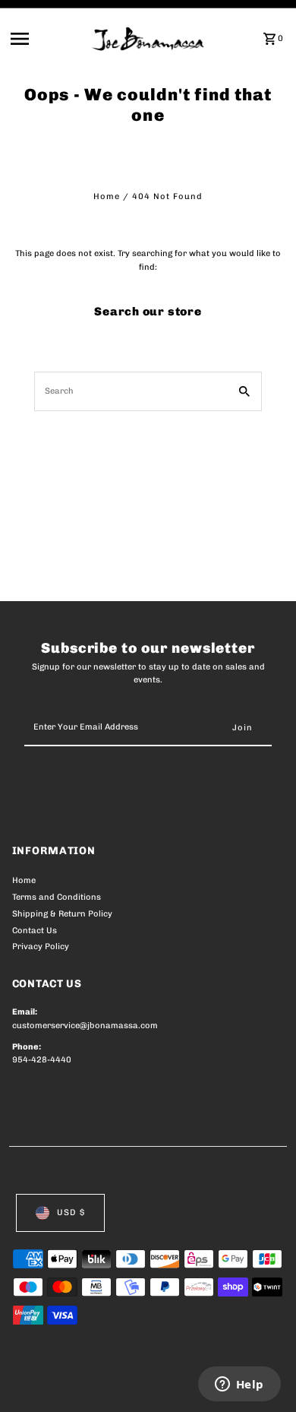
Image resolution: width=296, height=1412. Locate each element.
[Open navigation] (46, 39)
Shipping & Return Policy (62, 914)
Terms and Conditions (56, 897)
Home (106, 196)
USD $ (71, 1212)
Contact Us (34, 931)
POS (190, 1384)
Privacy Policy (40, 946)
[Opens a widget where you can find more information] (239, 1385)
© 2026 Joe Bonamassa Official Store (93, 1384)
